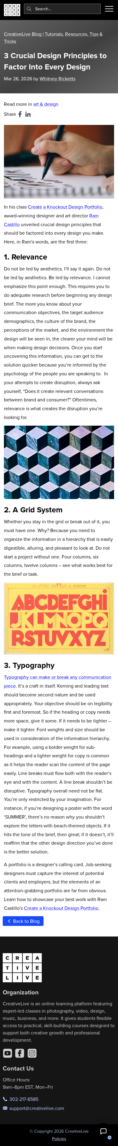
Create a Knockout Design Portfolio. (62, 908)
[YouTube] (7, 1053)
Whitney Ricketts (57, 78)
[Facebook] (20, 1053)
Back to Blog (26, 921)
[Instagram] (32, 1053)
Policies (59, 1139)
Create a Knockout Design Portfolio (65, 206)
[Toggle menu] (109, 9)
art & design (45, 104)
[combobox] (62, 9)
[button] (103, 1131)
